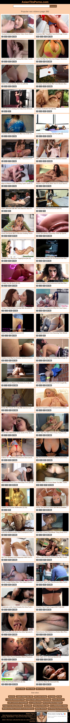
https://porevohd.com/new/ (10, 715)
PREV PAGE (30, 688)
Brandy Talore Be (41, 708)
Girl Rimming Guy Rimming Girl (57, 708)
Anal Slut (12, 696)
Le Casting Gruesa (35, 702)
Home (28, 713)
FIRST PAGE (20, 688)
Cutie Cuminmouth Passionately (18, 702)
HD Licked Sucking (40, 696)
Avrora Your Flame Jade (41, 705)
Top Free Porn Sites (22, 716)
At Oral (59, 696)
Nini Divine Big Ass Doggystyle (52, 702)
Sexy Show (28, 705)
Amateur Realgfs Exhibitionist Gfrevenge (38, 699)
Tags (32, 713)
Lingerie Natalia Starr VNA (25, 696)
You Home (51, 696)
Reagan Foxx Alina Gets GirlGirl (13, 705)
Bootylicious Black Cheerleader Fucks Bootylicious (18, 708)
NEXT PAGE (40, 688)
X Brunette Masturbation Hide (15, 699)
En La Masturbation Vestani (58, 705)
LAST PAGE (50, 688)
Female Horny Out (58, 699)
